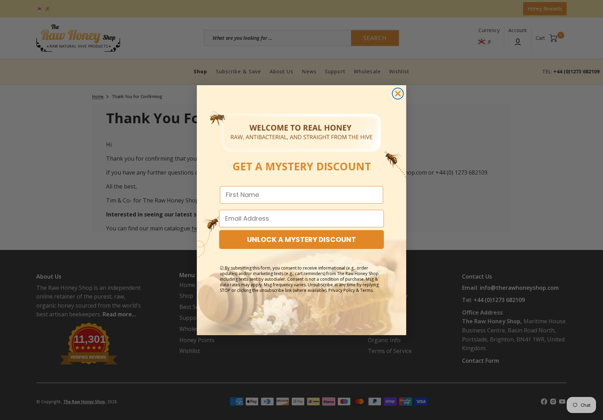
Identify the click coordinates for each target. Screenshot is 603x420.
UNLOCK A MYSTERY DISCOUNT (301, 239)
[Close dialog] (397, 93)
